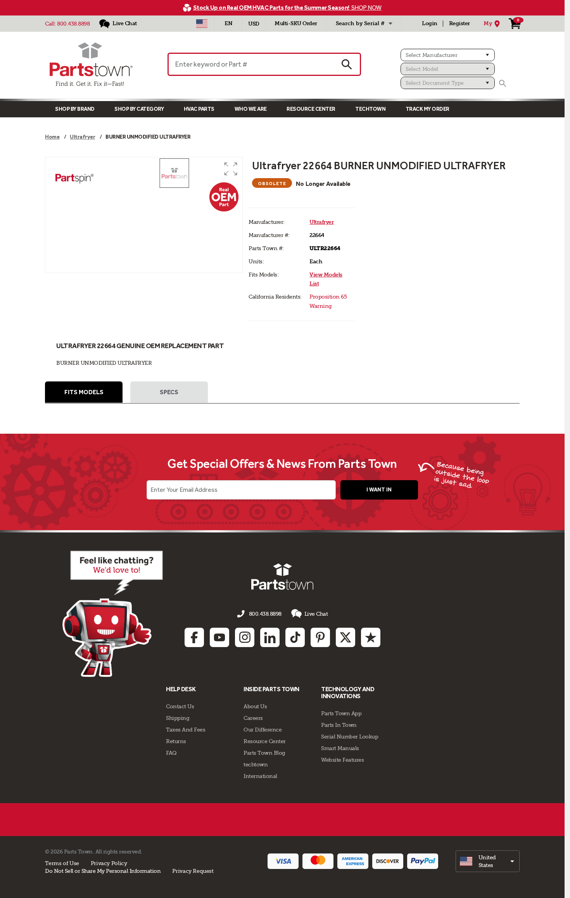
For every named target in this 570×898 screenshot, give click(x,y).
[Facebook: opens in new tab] (194, 637)
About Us (255, 706)
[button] (230, 168)
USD (253, 24)
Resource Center (311, 109)
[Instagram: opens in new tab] (244, 637)
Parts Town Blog (264, 753)
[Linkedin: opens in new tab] (270, 637)
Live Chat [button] (316, 614)
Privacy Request (192, 871)
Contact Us (180, 706)
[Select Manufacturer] (448, 55)
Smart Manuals (340, 748)
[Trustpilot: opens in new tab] (370, 637)
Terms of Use (62, 863)
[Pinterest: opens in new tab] (320, 637)
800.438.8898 (73, 24)
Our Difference (263, 729)
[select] (488, 861)
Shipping (177, 718)
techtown (256, 764)
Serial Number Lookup (349, 736)
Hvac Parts (199, 109)
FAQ (171, 753)
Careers (253, 718)
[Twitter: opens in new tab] (345, 637)
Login (429, 23)
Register (459, 23)
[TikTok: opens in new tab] (295, 637)
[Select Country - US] (201, 23)
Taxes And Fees (185, 729)
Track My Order (427, 109)
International (260, 776)
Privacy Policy (109, 863)
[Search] (502, 83)
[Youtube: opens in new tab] (219, 637)
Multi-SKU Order (296, 23)
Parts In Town (339, 725)
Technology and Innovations (347, 692)
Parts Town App (341, 713)
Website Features (342, 760)
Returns (176, 741)
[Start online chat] (112, 614)
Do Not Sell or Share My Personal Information (103, 871)
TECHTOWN (370, 109)
